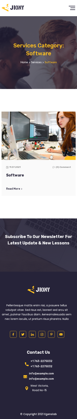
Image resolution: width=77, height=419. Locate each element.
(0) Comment (63, 167)
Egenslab (50, 414)
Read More (13, 189)
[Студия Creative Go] (12, 8)
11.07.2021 (15, 167)
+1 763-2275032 (41, 361)
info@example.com (41, 373)
